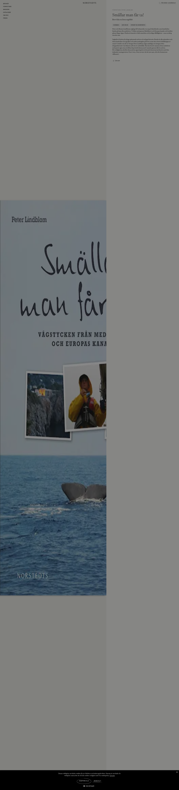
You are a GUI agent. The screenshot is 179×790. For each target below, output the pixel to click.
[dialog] (89, 395)
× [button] (177, 772)
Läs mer (112, 775)
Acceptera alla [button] (84, 781)
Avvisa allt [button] (97, 781)
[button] (89, 786)
